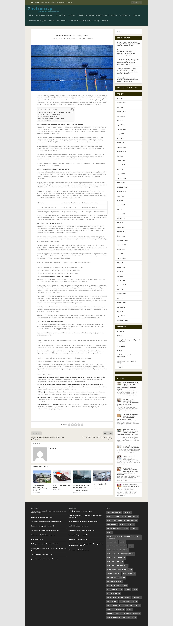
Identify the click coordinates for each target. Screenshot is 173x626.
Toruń (129, 609)
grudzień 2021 (121, 178)
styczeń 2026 (121, 125)
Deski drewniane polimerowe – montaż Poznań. (84, 521)
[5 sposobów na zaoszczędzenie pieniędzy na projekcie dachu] (42, 476)
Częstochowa (132, 520)
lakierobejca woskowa (45, 392)
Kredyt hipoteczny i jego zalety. (62, 486)
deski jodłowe (112, 524)
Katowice (134, 528)
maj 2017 (120, 298)
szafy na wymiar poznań (115, 609)
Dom (31, 15)
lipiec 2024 (120, 138)
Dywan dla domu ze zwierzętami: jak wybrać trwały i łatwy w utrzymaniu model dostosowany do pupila (71, 377)
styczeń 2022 (121, 174)
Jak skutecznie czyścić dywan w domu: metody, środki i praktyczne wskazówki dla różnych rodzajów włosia (127, 433)
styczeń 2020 (121, 280)
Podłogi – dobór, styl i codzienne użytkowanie (47, 21)
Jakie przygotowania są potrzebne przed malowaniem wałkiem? (56, 112)
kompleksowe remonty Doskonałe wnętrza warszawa (122, 537)
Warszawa (127, 613)
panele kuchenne (129, 574)
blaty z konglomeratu (130, 516)
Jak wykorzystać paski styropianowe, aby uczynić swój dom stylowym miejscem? (81, 487)
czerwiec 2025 (121, 129)
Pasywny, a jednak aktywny (99, 485)
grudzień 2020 (121, 231)
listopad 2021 (121, 183)
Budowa (72, 15)
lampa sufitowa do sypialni (116, 546)
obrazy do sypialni (113, 574)
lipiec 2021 (120, 200)
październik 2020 (122, 240)
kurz (40, 131)
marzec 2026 (121, 116)
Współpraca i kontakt (44, 15)
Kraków (122, 542)
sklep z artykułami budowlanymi (118, 597)
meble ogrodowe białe (115, 562)
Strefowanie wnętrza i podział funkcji (84, 21)
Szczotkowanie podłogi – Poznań (41, 554)
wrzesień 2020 (121, 245)
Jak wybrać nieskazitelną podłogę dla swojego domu (131, 446)
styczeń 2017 (121, 316)
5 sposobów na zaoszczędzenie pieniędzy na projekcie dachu (41, 487)
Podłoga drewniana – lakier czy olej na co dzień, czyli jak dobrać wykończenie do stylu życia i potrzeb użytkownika (128, 61)
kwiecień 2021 (121, 214)
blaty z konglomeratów (116, 520)
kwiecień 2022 (121, 160)
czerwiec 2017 (121, 294)
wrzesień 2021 (121, 191)
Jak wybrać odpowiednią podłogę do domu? (45, 530)
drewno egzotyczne (127, 524)
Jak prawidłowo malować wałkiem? (48, 116)
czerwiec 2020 (121, 258)
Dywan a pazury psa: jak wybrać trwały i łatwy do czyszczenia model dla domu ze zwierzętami (128, 43)
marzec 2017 (121, 307)
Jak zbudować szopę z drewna (48, 397)
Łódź (134, 617)
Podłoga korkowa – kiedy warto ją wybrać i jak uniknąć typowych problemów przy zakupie (127, 417)
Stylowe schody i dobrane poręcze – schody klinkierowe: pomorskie (48, 549)
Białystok (127, 512)
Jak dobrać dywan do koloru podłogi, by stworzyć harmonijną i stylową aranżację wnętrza (127, 79)
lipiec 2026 (120, 98)
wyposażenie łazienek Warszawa (118, 617)
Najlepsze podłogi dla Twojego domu (43, 535)
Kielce (109, 532)
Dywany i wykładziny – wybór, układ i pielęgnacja (97, 15)
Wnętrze (105, 21)
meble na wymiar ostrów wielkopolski (120, 554)
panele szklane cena (114, 582)
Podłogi (136, 15)
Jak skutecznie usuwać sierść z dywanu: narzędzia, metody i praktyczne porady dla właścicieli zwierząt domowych (127, 71)
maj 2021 (120, 209)
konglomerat (112, 542)
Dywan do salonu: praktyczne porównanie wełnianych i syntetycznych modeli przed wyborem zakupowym (126, 52)
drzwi (50, 159)
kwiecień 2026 (121, 111)
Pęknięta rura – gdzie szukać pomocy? (129, 457)
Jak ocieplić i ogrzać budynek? (78, 535)
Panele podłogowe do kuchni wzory (42, 517)
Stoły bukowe (112, 601)
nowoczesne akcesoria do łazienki (119, 570)
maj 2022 (120, 156)
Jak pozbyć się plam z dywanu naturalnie (44, 559)
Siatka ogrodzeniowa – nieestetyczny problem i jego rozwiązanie (85, 516)
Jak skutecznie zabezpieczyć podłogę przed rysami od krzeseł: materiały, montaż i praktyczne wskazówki (127, 471)
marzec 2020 (121, 271)
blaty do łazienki (113, 516)
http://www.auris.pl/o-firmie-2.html (42, 526)
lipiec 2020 (120, 254)
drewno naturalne (114, 528)
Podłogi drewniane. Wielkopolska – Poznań (44, 544)
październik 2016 (122, 320)
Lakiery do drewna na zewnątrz (48, 404)
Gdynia (126, 528)
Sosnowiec (136, 597)
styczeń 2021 (121, 227)
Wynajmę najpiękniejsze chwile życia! (80, 511)
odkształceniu (87, 358)
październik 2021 (122, 187)
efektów (76, 262)
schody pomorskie (113, 593)
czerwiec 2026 (121, 103)
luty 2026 (120, 120)
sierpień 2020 (121, 249)
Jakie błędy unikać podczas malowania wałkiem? (52, 118)
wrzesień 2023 (121, 151)
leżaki (131, 546)
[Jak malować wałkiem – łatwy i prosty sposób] (72, 68)
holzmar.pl (64, 38)
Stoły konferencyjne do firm (117, 605)
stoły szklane (135, 605)
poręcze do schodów (114, 590)
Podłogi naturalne (45, 2)
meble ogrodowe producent (117, 566)
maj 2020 (120, 263)
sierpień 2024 (121, 134)
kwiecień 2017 (121, 303)
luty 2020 (120, 276)
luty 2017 (120, 311)
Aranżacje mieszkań (114, 512)
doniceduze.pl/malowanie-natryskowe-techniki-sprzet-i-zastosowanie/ (48, 511)
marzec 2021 (121, 218)
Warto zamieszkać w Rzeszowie (79, 550)
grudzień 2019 (121, 285)
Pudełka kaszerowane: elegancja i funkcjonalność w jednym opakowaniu (128, 486)
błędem (61, 286)
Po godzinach (124, 15)
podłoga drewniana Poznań (117, 586)
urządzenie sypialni (114, 613)
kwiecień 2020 (121, 267)
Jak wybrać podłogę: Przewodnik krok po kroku (46, 521)
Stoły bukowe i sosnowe (128, 601)
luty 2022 (120, 169)
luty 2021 (120, 223)
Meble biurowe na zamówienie (117, 550)
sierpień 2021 (121, 196)
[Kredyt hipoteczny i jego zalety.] (62, 476)
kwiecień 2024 (121, 142)
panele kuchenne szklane (116, 578)
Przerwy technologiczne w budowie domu (82, 530)
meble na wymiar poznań (116, 558)
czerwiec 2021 (121, 205)
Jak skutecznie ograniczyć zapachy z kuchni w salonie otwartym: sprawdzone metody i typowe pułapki (128, 386)
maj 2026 (120, 107)
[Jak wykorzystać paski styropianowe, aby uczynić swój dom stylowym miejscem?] (82, 476)
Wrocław (136, 613)
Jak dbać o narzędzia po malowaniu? (48, 120)
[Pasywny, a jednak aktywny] (102, 475)
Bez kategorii (61, 15)
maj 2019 (120, 289)
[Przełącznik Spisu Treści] (71, 109)
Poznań (127, 590)
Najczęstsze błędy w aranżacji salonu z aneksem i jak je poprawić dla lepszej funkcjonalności (128, 401)
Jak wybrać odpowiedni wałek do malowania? (51, 114)
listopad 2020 (121, 236)
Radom (135, 590)
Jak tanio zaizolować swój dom (78, 539)
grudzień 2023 (121, 147)
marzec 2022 (121, 165)
